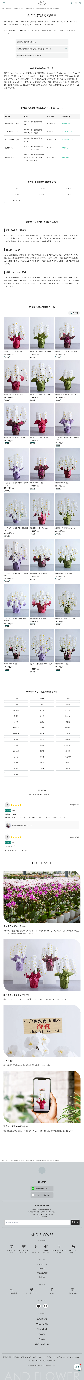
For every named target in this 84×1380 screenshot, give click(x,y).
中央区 (68, 739)
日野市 (42, 751)
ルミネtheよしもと (68, 131)
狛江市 (68, 710)
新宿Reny (65, 148)
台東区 (16, 739)
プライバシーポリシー (74, 1357)
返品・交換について (39, 1357)
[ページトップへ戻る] (42, 1170)
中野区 (16, 745)
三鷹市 (16, 716)
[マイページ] (76, 3)
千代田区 (16, 733)
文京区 (16, 763)
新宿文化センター (67, 123)
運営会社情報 (7, 1357)
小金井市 (68, 716)
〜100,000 (16, 200)
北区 (67, 763)
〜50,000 (42, 195)
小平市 (16, 722)
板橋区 (68, 751)
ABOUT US (42, 1329)
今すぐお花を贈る (42, 1273)
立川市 (68, 768)
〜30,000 (16, 195)
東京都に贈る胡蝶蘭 (40, 8)
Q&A (42, 1334)
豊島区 (42, 763)
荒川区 (68, 704)
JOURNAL (42, 1319)
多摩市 (68, 733)
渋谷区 (42, 716)
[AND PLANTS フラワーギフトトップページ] (42, 3)
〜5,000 (16, 189)
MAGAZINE (42, 1324)
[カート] (80, 3)
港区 (41, 704)
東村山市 (16, 751)
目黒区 (42, 768)
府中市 (42, 757)
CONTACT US (42, 1344)
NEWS (42, 1339)
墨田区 (16, 768)
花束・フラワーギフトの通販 (10, 8)
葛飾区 (42, 698)
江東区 (16, 704)
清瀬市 (42, 728)
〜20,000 (68, 189)
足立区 (42, 733)
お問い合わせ (61, 1357)
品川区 (16, 757)
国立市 (42, 710)
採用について (51, 1361)
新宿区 (42, 722)
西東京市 (68, 728)
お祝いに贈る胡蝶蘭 (26, 8)
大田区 (42, 739)
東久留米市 (68, 745)
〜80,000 (68, 195)
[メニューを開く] (4, 3)
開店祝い (42, 1277)
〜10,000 (42, 189)
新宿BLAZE (65, 157)
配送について (51, 1357)
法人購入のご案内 (25, 1357)
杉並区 (68, 722)
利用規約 (16, 1357)
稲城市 (16, 698)
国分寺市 (16, 710)
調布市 (42, 745)
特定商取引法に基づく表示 (37, 1361)
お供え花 (42, 1268)
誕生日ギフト (42, 1264)
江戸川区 (68, 698)
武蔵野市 (68, 757)
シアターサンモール (68, 139)
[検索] (72, 3)
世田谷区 (16, 728)
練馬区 (16, 774)
